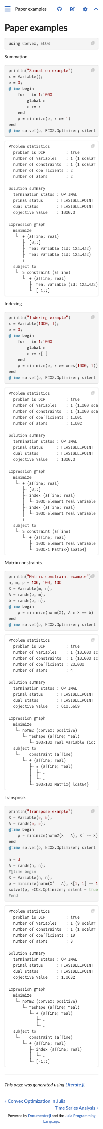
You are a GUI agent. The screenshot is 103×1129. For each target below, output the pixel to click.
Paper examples (36, 28)
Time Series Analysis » (76, 1108)
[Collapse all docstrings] (96, 9)
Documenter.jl (39, 1116)
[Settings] (85, 9)
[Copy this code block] (93, 43)
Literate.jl (75, 1085)
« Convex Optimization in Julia (35, 1101)
